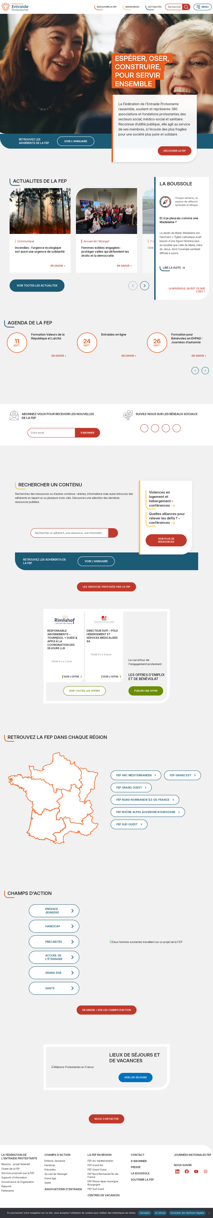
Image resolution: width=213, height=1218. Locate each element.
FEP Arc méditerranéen (100, 1160)
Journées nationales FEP (192, 1154)
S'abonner (139, 1161)
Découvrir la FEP (107, 7)
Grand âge (50, 1178)
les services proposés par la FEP (106, 586)
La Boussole (140, 1173)
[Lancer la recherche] (186, 7)
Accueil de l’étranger (56, 1173)
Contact (137, 1154)
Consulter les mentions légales (187, 1212)
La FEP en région (99, 1154)
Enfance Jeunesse (54, 1160)
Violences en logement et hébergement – (161, 498)
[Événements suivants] (205, 370)
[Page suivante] (144, 285)
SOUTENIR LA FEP (142, 1179)
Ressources (132, 7)
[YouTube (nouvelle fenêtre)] (166, 428)
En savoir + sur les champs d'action (106, 1010)
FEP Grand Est (95, 1165)
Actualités (154, 7)
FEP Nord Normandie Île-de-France (103, 1175)
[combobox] (177, 7)
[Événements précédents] (195, 370)
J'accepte (144, 1212)
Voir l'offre (73, 676)
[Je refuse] (208, 1213)
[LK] (177, 1171)
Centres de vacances (104, 1195)
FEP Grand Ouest (97, 1169)
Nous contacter (106, 1118)
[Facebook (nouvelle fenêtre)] (144, 428)
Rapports (6, 1186)
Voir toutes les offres (87, 690)
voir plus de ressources (166, 540)
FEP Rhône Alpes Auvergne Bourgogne (103, 1183)
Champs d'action (57, 1154)
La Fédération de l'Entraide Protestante (19, 1156)
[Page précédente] (132, 285)
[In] (205, 1171)
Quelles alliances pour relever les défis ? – (167, 518)
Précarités (50, 1169)
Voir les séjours (138, 1077)
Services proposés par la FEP (17, 1173)
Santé (47, 1182)
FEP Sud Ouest (96, 1188)
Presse (136, 1167)
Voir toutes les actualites (37, 285)
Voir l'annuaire (75, 141)
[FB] (186, 1171)
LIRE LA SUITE (172, 267)
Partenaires (7, 1190)
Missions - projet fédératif (15, 1164)
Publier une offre (148, 690)
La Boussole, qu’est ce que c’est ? (187, 290)
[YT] (196, 1171)
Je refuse (160, 1212)
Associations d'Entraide (63, 1189)
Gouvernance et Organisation (17, 1181)
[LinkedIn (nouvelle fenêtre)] (155, 428)
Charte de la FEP (10, 1168)
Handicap (49, 1165)
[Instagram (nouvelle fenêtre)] (177, 428)
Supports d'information (14, 1177)
